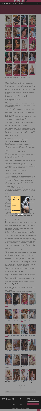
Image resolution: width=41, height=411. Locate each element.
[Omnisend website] (20, 214)
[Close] (29, 196)
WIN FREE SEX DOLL (15, 210)
